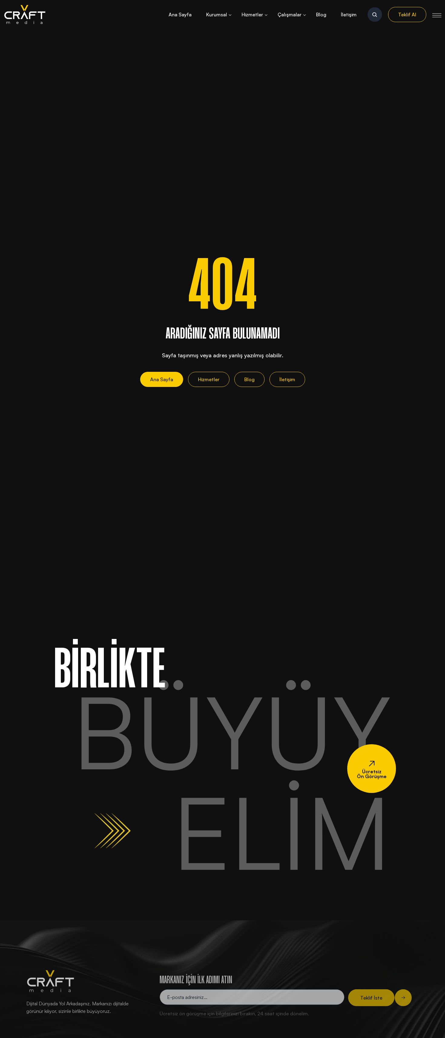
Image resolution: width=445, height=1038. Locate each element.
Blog (321, 14)
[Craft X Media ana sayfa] (25, 15)
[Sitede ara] (375, 14)
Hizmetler (252, 14)
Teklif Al (407, 14)
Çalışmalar (290, 14)
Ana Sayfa (180, 14)
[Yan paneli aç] (436, 14)
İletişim (349, 14)
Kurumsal (216, 14)
